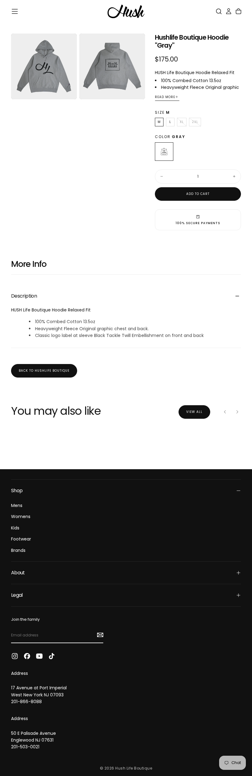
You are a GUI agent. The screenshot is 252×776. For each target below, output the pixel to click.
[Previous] (225, 412)
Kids (15, 528)
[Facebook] (27, 656)
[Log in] (228, 11)
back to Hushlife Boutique (44, 370)
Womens (20, 516)
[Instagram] (14, 656)
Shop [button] (16, 490)
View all (194, 412)
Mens (16, 505)
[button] (14, 11)
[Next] (237, 412)
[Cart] (238, 11)
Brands (18, 550)
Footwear (21, 539)
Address (19, 673)
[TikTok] (51, 656)
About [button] (18, 572)
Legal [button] (17, 595)
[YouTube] (39, 656)
